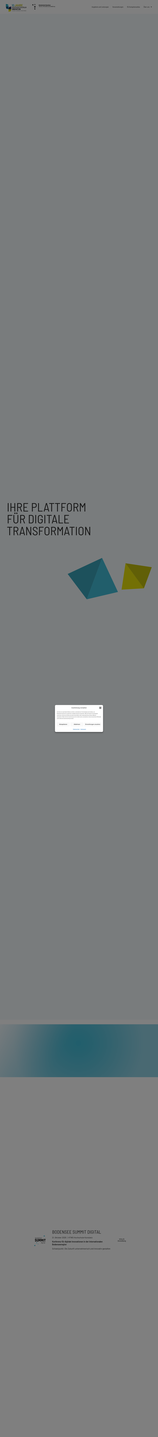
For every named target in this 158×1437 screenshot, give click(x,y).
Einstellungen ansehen (92, 724)
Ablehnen (77, 724)
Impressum (83, 729)
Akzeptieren (63, 724)
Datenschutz (76, 729)
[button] (100, 708)
